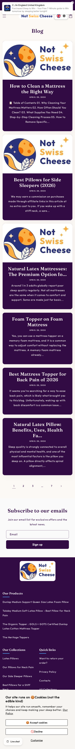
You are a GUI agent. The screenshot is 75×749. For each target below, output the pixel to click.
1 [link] (13, 486)
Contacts (44, 680)
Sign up (37, 544)
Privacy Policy (47, 671)
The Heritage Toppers (16, 637)
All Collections (48, 689)
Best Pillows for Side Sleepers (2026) (37, 182)
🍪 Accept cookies (36, 722)
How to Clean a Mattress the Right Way (37, 88)
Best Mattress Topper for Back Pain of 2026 (37, 377)
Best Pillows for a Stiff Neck (16, 687)
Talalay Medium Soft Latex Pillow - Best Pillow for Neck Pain (36, 613)
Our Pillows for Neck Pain (18, 667)
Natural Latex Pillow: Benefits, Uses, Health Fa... (37, 430)
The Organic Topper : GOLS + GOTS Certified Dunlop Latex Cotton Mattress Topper (35, 626)
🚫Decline (37, 731)
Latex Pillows (11, 658)
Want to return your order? (51, 660)
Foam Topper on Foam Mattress (37, 321)
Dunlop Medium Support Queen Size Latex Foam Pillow (36, 602)
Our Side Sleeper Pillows (17, 676)
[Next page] (61, 486)
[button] (4, 16)
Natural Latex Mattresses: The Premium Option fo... (37, 271)
